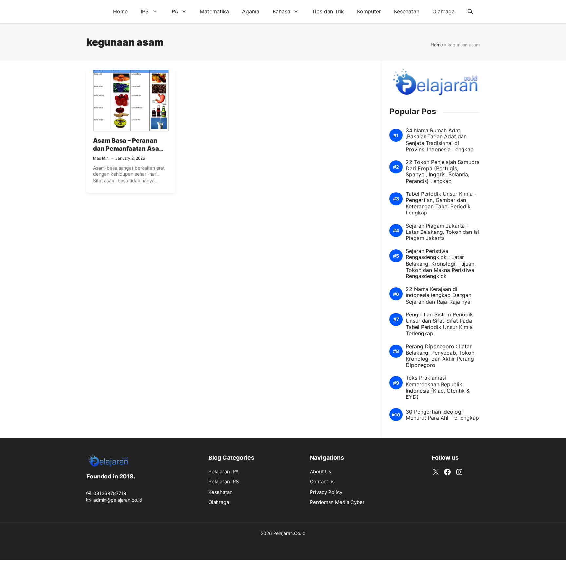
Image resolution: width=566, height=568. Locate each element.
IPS (145, 11)
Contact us (322, 481)
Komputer (369, 11)
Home (120, 11)
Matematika (214, 11)
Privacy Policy (326, 492)
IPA (174, 11)
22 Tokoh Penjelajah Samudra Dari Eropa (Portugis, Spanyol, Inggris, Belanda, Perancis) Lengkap (443, 171)
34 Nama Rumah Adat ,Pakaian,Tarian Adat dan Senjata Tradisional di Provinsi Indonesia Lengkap (440, 139)
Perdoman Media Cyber (337, 502)
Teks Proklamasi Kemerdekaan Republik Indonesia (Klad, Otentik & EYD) (438, 387)
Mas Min (101, 158)
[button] (470, 11)
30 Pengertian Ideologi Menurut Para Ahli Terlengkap (442, 415)
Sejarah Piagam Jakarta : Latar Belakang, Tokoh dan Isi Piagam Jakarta (442, 232)
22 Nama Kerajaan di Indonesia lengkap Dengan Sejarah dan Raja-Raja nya (438, 295)
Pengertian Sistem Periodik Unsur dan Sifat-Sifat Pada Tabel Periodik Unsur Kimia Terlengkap (439, 324)
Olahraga (443, 11)
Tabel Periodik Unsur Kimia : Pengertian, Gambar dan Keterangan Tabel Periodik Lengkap (441, 203)
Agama (250, 11)
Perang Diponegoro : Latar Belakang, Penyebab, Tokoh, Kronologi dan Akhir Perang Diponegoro (441, 356)
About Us (320, 471)
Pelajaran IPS (223, 481)
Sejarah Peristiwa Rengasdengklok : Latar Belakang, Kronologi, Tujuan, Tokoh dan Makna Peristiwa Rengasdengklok (441, 263)
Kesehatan (406, 11)
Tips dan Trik (328, 11)
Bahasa (281, 11)
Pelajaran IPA (223, 471)
